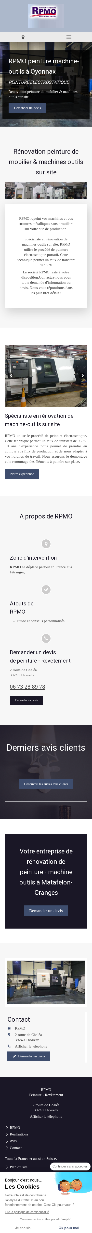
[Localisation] (23, 37)
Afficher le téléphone (31, 1046)
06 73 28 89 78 (27, 686)
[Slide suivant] (82, 376)
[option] (46, 376)
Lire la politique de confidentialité (27, 1212)
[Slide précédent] (10, 376)
